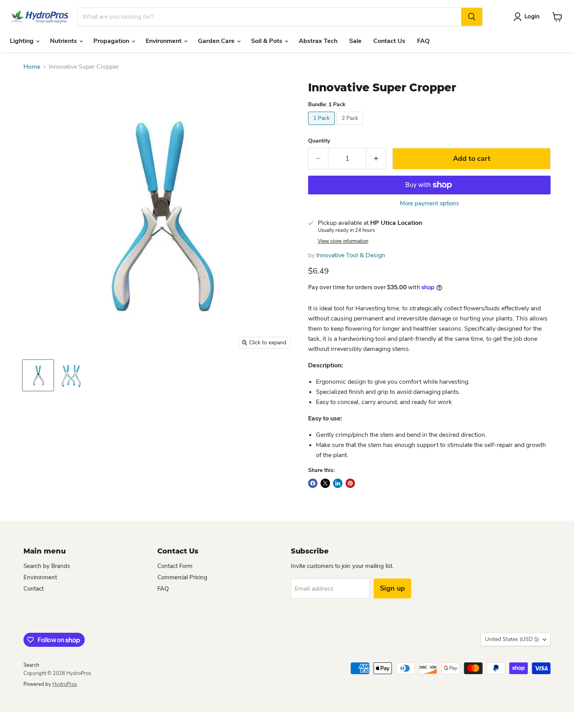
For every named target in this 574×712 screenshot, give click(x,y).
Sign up (392, 588)
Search (31, 665)
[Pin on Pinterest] (350, 483)
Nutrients (64, 41)
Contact (33, 589)
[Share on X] (325, 483)
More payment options (429, 203)
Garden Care (217, 41)
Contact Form (175, 566)
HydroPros (64, 684)
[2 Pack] (351, 127)
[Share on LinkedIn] (337, 483)
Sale (355, 41)
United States (512, 639)
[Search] (471, 17)
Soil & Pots (267, 41)
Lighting (22, 41)
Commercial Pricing (182, 577)
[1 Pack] (322, 127)
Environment (164, 41)
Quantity (319, 141)
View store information (343, 241)
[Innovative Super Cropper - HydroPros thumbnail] (38, 375)
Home (31, 66)
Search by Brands (46, 566)
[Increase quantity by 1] (376, 158)
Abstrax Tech (318, 41)
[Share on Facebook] (312, 483)
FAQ (423, 41)
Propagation (112, 41)
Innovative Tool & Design (350, 255)
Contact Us (389, 41)
